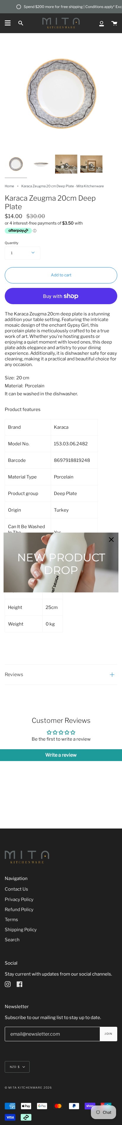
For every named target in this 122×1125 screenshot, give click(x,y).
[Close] (111, 539)
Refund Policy (19, 909)
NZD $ (15, 1066)
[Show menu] (8, 23)
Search (12, 939)
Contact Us (16, 889)
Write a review (61, 755)
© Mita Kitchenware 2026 (28, 1087)
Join (108, 1033)
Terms (11, 919)
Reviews (14, 674)
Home (9, 186)
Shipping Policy (21, 929)
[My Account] (101, 23)
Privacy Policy (19, 899)
